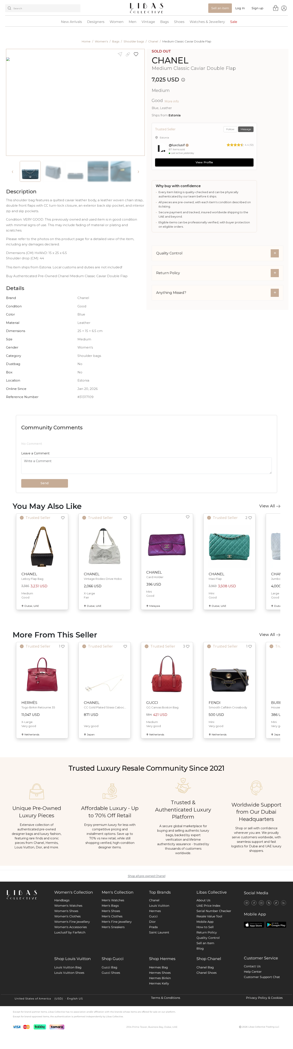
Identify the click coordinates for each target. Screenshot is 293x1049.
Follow (230, 129)
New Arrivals (71, 22)
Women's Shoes (66, 946)
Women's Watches (68, 941)
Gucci (153, 952)
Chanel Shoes (206, 1008)
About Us (203, 936)
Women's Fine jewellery (72, 957)
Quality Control (208, 973)
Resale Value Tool (209, 952)
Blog (200, 984)
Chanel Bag (205, 1003)
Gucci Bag (109, 1003)
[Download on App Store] (254, 960)
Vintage (148, 22)
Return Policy (206, 968)
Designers (95, 22)
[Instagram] (246, 938)
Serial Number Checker (213, 946)
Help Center (253, 1007)
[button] (137, 54)
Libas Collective (211, 927)
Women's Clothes (67, 952)
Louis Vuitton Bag (68, 1003)
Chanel (153, 41)
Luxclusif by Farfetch (69, 968)
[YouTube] (261, 938)
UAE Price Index (208, 941)
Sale (233, 22)
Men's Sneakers (113, 962)
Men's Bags (110, 941)
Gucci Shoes (111, 1008)
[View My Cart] (276, 8)
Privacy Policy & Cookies (264, 1033)
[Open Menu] (284, 8)
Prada (153, 962)
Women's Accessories (70, 962)
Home (86, 41)
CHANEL (170, 60)
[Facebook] (254, 938)
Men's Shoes (111, 946)
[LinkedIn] (283, 938)
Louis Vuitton (159, 941)
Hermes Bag (158, 1003)
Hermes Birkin (160, 1013)
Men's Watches (113, 936)
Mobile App (204, 957)
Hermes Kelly (159, 1019)
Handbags (61, 936)
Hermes (155, 946)
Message (246, 129)
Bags (164, 22)
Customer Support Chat (262, 1012)
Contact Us (252, 1002)
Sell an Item (205, 978)
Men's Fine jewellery (117, 957)
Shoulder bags (134, 41)
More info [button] (172, 101)
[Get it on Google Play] (276, 960)
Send (44, 518)
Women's (101, 41)
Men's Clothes (112, 952)
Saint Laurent (159, 968)
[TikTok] (276, 938)
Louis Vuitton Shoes (69, 1008)
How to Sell (205, 962)
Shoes (179, 22)
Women (117, 22)
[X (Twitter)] (269, 938)
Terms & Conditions (165, 1033)
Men (132, 22)
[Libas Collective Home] (27, 930)
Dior (152, 957)
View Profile (204, 162)
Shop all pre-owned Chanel (146, 911)
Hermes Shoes (160, 1008)
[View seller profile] (161, 149)
